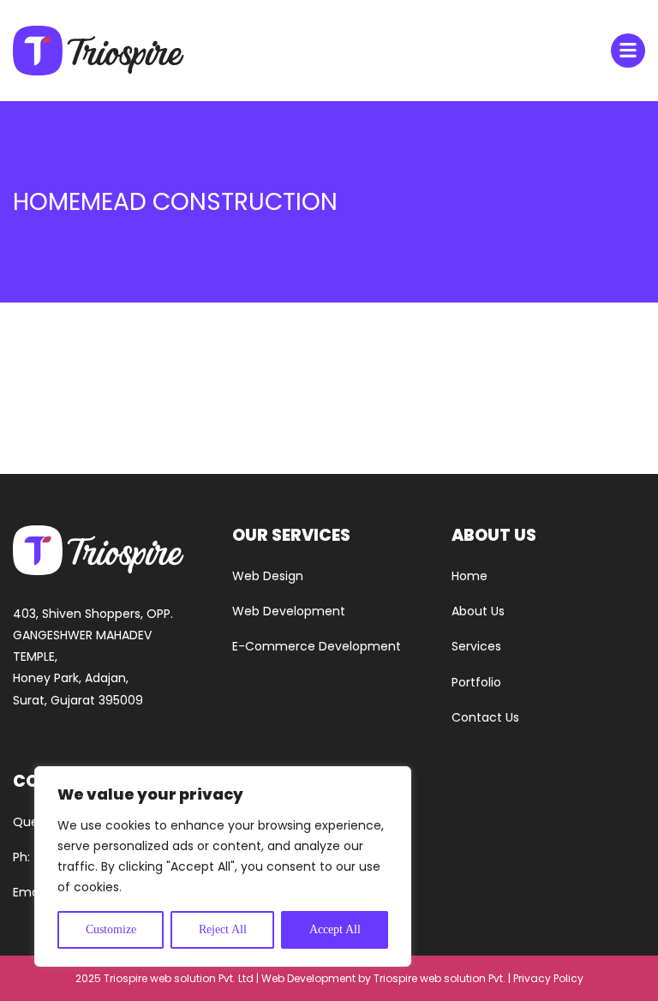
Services (476, 646)
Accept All (335, 929)
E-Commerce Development (316, 646)
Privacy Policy (548, 978)
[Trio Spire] (98, 50)
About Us (478, 611)
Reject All (223, 929)
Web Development (288, 611)
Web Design (267, 575)
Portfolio (476, 682)
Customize (111, 929)
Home (470, 575)
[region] (222, 866)
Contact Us (485, 717)
